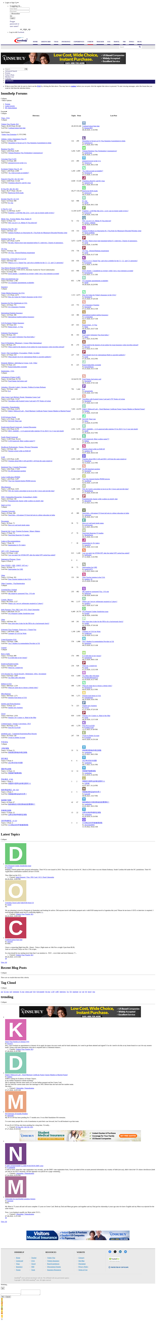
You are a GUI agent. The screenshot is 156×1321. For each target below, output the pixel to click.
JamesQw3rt (88, 183)
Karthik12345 (89, 727)
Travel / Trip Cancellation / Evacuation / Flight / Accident (20, 353)
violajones (87, 515)
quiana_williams (89, 223)
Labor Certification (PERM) (10, 477)
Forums (7, 73)
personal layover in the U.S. (17, 163)
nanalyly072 (88, 569)
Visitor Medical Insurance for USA (13, 293)
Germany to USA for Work (17, 633)
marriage (75, 992)
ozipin (9, 905)
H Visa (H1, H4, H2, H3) (9, 189)
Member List (9, 77)
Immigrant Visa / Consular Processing (13, 467)
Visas (56, 41)
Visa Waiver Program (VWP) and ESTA (14, 268)
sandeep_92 (88, 451)
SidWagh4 (87, 555)
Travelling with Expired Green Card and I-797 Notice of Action (29, 401)
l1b (71, 992)
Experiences (79, 41)
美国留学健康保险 (15, 773)
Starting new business (15, 707)
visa (93, 992)
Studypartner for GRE (15, 569)
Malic (86, 327)
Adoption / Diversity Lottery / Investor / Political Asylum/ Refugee (23, 387)
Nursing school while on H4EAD (19, 451)
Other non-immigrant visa (9, 279)
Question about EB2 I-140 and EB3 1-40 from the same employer (30, 461)
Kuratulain (87, 263)
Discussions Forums (54, 1267)
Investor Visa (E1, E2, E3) (10, 199)
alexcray (87, 347)
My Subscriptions (11, 108)
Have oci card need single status (19, 525)
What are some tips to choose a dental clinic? (23, 687)
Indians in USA (6, 684)
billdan (86, 441)
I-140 (3, 457)
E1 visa (10, 203)
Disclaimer (82, 1264)
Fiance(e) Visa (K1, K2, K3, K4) (12, 179)
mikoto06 (10, 1116)
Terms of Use (82, 1270)
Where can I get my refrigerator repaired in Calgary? (25, 603)
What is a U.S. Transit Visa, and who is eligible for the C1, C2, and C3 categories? (35, 263)
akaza (86, 337)
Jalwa (86, 421)
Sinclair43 (87, 307)
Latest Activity (10, 106)
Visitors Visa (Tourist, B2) (10, 124)
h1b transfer (40, 992)
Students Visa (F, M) (8, 239)
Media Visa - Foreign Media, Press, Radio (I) (16, 219)
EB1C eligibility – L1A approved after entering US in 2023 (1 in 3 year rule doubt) (36, 431)
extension (16, 992)
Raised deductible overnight (17, 367)
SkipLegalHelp (89, 233)
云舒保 (86, 783)
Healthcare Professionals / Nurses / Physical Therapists (19, 447)
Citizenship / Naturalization (10, 407)
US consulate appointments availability (21, 283)
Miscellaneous (6, 487)
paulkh (86, 623)
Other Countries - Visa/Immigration (13, 583)
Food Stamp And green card (17, 381)
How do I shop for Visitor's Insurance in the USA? (25, 297)
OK (3, 1288)
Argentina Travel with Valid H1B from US (19, 903)
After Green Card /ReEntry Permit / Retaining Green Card (20, 397)
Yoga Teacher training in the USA (19, 579)
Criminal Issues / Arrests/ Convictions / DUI (16, 724)
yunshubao (88, 752)
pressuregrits (88, 391)
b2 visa (6, 992)
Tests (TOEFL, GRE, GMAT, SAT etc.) (14, 565)
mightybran (88, 153)
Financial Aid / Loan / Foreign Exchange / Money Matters (20, 531)
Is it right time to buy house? (17, 658)
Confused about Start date (16, 128)
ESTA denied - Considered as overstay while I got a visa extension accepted (33, 274)
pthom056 (87, 501)
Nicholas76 (88, 173)
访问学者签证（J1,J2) (9, 821)
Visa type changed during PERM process (22, 481)
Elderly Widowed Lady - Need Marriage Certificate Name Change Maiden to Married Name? (39, 411)
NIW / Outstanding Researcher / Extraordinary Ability (19, 497)
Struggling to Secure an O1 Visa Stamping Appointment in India (29, 143)
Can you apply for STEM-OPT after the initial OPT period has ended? (31, 555)
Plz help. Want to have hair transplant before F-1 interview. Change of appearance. (35, 243)
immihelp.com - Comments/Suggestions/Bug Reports (19, 734)
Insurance (66, 41)
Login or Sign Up (11, 3)
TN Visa (4, 249)
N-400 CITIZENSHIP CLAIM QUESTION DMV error (24, 1166)
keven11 (10, 1043)
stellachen (87, 593)
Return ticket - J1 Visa (15, 327)
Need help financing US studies (18, 535)
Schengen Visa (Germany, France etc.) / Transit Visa (18, 629)
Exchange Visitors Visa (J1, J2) (11, 169)
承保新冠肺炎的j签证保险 (17, 752)
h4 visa (47, 992)
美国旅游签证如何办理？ (17, 794)
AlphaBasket (88, 697)
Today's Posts (9, 75)
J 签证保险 (5, 748)
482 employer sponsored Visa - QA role (21, 593)
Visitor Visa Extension (8, 134)
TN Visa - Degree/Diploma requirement (21, 253)
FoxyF (86, 707)
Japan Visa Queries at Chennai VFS (17, 1042)
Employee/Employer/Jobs (9, 664)
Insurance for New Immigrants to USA (14, 303)
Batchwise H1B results (16, 193)
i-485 (57, 992)
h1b (34, 992)
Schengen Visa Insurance (9, 333)
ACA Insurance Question (16, 307)
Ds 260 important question (17, 471)
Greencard (46, 41)
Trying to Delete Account (16, 737)
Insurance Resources (54, 1270)
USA (108, 41)
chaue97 (10, 941)
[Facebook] (111, 1252)
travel (89, 992)
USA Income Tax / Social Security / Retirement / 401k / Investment (23, 674)
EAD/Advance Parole (8, 417)
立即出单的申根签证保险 (17, 814)
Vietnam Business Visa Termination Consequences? (25, 153)
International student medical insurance (21, 317)
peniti (86, 243)
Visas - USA (5, 118)
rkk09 (86, 203)
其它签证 (4, 758)
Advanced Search (11, 71)
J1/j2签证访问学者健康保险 (18, 825)
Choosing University (8, 511)
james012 (87, 545)
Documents (5, 521)
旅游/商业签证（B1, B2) (10, 790)
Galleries (8, 82)
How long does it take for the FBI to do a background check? (28, 623)
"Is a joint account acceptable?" (18, 173)
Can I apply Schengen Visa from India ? (21, 337)
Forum (90, 41)
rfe (86, 992)
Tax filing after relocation (16, 678)
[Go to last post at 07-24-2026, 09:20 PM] (6, 1218)
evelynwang (88, 525)
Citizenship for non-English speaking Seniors (20, 1199)
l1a (68, 992)
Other (3, 575)
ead (11, 992)
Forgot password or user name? (14, 23)
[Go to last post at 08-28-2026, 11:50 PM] (6, 959)
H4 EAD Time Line (15, 421)
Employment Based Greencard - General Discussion (18, 427)
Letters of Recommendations (10, 541)
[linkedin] (121, 1252)
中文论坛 (4, 742)
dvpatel (86, 613)
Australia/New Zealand (9, 590)
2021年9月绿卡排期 (15, 763)
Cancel (8, 1297)
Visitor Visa (51, 1258)
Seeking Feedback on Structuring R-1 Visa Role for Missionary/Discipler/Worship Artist (37, 233)
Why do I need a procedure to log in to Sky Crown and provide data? (31, 491)
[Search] (140, 47)
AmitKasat (87, 633)
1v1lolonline (88, 317)
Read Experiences (53, 1264)
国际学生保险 (6, 769)
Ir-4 (9, 391)
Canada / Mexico (7, 600)
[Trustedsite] (114, 1261)
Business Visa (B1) (7, 149)
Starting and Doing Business (10, 704)
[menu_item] (78, 1299)
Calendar (8, 79)
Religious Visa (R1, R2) (9, 229)
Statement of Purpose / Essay (11, 559)
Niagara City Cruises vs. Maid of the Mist (22, 717)
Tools (131, 41)
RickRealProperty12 (91, 678)
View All (4, 962)
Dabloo (86, 411)
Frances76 (87, 213)
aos (2, 992)
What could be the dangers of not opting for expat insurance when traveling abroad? (36, 347)
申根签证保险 (6, 810)
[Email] (126, 1252)
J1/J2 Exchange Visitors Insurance (12, 323)
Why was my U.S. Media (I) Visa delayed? (22, 223)
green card (28, 992)
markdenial (88, 658)
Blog (139, 41)
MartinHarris (88, 491)
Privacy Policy (83, 1267)
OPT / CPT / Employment (10, 551)
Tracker (100, 41)
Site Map (81, 1261)
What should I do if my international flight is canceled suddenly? (29, 357)
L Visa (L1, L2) (6, 209)
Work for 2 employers (15, 668)
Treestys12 (88, 163)
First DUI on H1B (14, 727)
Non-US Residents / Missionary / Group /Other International (21, 343)
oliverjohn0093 (89, 825)
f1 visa (22, 992)
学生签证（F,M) (7, 779)
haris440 (87, 794)
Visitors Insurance (53, 1261)
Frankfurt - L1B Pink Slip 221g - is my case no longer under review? (31, 213)
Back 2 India (5, 654)
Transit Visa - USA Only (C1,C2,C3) (13, 259)
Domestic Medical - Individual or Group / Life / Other (19, 363)
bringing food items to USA (17, 697)
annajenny (87, 643)
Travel (116, 41)
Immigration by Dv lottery (17, 545)
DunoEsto (87, 461)
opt (83, 992)
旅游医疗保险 (6, 800)
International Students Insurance (12, 313)
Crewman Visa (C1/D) (8, 159)
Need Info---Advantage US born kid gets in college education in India (31, 515)
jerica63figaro (89, 367)
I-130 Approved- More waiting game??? (21, 441)
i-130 (52, 992)
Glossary (81, 1258)
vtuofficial (87, 481)
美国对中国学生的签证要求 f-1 (19, 783)
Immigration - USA (7, 371)
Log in (12, 18)
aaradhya (87, 603)
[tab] (80, 104)
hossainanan (88, 273)
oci (80, 992)
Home (35, 41)
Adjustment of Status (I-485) (10, 377)
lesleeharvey (88, 143)
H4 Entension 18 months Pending (16, 1114)
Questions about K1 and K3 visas (19, 183)
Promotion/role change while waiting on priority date (26, 501)
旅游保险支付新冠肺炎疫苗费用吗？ (21, 804)
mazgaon (10, 1201)
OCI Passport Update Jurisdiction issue (21, 613)
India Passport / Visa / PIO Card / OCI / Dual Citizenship (20, 610)
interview (63, 992)
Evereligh (87, 737)
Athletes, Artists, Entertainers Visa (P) (13, 139)
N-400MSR (11, 1168)
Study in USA (6, 505)
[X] (116, 1252)
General (3, 648)
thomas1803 (88, 128)
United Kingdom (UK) (9, 639)
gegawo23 (87, 193)
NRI (124, 41)
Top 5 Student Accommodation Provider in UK (24, 643)
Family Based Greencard (9, 437)
